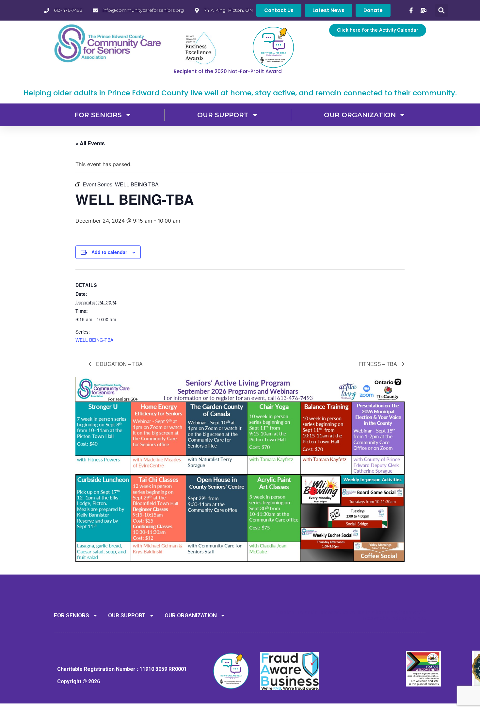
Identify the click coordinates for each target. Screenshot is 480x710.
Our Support (222, 115)
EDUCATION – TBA (119, 364)
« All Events (90, 143)
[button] (441, 10)
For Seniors (98, 115)
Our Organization (360, 115)
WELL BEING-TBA (94, 340)
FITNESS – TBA (378, 364)
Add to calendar (109, 252)
